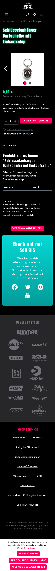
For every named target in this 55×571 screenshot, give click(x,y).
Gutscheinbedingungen (27, 457)
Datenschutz (28, 485)
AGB (39, 476)
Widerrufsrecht (21, 476)
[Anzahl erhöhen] (15, 121)
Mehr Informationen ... (27, 548)
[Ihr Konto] (41, 14)
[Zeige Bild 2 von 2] (30, 83)
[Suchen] (27, 14)
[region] (27, 69)
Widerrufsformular (27, 466)
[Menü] (6, 14)
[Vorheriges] (5, 69)
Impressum (19, 437)
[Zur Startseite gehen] (27, 5)
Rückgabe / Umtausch (27, 447)
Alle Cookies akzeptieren (28, 567)
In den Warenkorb (36, 120)
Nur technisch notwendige (28, 560)
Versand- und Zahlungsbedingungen (27, 495)
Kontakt (37, 437)
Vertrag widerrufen (27, 228)
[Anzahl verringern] (6, 121)
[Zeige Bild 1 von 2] (25, 83)
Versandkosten (13, 525)
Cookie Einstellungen (28, 504)
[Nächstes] (50, 69)
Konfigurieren (28, 553)
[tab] (10, 145)
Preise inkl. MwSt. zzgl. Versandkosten (23, 96)
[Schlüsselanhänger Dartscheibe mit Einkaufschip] (27, 69)
